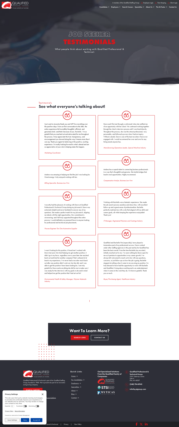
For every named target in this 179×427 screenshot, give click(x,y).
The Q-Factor (160, 7)
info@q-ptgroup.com (138, 389)
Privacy (66, 424)
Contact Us (173, 7)
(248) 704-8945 (136, 384)
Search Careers (127, 7)
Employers (115, 7)
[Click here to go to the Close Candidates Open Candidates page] (108, 7)
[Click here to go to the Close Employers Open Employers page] (120, 7)
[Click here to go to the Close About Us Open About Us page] (153, 7)
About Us (149, 7)
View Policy (77, 424)
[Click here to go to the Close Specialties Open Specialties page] (143, 7)
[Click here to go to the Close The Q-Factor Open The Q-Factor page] (166, 7)
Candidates (103, 7)
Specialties (138, 7)
